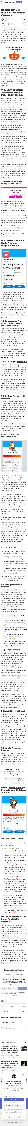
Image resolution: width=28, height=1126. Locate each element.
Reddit (17, 92)
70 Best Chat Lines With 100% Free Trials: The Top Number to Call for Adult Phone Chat (9, 1048)
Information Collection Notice (17, 993)
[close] (23, 1074)
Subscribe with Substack (15, 1106)
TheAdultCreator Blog (10, 18)
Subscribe (19, 2)
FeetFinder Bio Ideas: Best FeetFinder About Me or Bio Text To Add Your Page (10, 1063)
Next (23, 1011)
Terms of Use (21, 992)
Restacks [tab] (11, 1022)
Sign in (24, 2)
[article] (14, 1052)
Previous (6, 1011)
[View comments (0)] (8, 24)
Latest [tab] (7, 1042)
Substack (6, 1122)
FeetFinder (20, 201)
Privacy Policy (19, 1112)
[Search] (25, 1042)
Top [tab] (3, 1042)
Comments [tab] (5, 1022)
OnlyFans (4, 7)
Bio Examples (16, 787)
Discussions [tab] (13, 1042)
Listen (24, 19)
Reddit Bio (22, 362)
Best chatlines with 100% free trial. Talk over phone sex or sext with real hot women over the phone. (10, 1053)
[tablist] (8, 1022)
